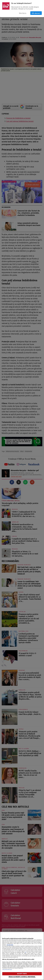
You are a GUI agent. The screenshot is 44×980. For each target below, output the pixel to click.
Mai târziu (22, 13)
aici (25, 952)
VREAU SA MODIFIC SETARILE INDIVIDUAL (22, 977)
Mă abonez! (36, 13)
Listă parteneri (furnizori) (7, 969)
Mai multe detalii (10, 944)
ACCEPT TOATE (22, 974)
